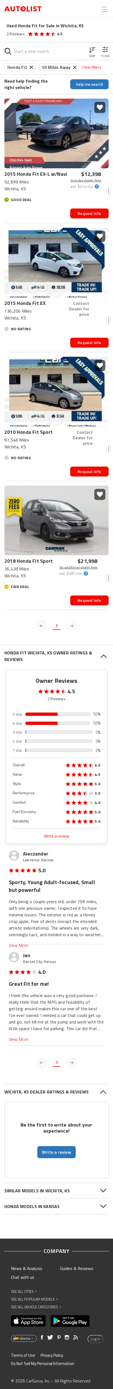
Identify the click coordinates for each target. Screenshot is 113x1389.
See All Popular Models (34, 1299)
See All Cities (24, 1291)
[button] (92, 51)
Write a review (56, 836)
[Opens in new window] (28, 1321)
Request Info (89, 213)
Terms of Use (23, 1355)
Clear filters (91, 67)
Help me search (89, 84)
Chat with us (22, 1277)
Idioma (24, 1338)
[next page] (71, 625)
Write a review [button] (56, 1152)
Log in (95, 1339)
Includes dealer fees (85, 180)
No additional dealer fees (79, 567)
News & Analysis (26, 1268)
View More (18, 945)
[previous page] (41, 625)
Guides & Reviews (76, 1268)
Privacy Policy (52, 1355)
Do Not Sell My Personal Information (42, 1363)
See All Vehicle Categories (36, 1307)
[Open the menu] (104, 9)
